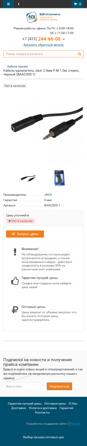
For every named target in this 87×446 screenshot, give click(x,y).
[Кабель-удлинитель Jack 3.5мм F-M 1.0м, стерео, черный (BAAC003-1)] (27, 178)
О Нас (73, 403)
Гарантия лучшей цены (24, 403)
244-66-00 (41, 39)
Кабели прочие (17, 66)
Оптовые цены (55, 403)
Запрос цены (27, 234)
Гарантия (66, 408)
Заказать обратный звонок (43, 45)
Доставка (18, 408)
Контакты (42, 412)
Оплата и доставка (43, 408)
